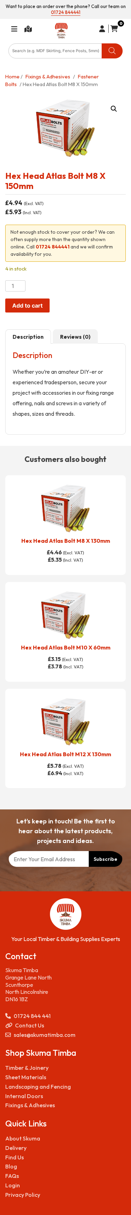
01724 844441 (65, 12)
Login (12, 1185)
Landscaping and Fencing (38, 1086)
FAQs (12, 1175)
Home (12, 76)
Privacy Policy (22, 1194)
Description (28, 336)
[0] (113, 28)
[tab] (28, 336)
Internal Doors (24, 1096)
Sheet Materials (25, 1077)
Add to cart (27, 305)
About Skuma (22, 1138)
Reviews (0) (75, 336)
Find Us (14, 1157)
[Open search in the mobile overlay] (65, 50)
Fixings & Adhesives (48, 76)
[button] (114, 109)
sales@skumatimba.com (44, 1034)
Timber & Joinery (27, 1067)
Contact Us (29, 1025)
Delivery (16, 1147)
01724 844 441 (32, 1015)
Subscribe (105, 859)
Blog (11, 1166)
